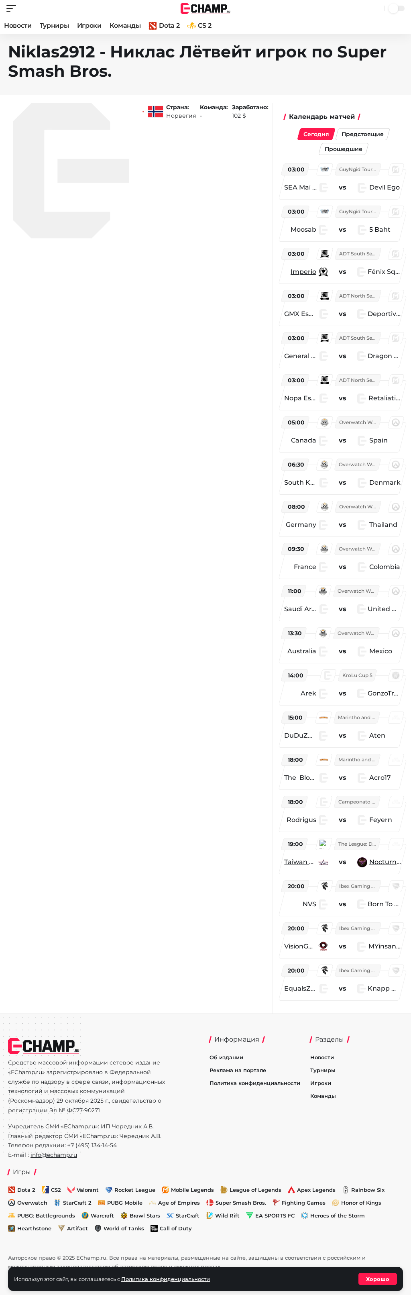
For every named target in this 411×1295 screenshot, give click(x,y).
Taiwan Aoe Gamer (300, 862)
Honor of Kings (361, 1202)
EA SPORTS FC (275, 1215)
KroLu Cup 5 (357, 675)
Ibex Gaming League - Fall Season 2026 (359, 886)
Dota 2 (169, 25)
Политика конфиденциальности (255, 1083)
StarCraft (187, 1215)
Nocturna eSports (385, 862)
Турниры (54, 25)
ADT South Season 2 (359, 254)
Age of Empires (179, 1202)
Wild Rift (227, 1215)
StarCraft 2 (77, 1202)
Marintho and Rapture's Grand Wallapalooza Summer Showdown (358, 717)
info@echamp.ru (54, 1154)
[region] (343, 581)
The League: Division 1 (358, 844)
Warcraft (102, 1215)
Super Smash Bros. (241, 1202)
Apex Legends (316, 1190)
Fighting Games (304, 1202)
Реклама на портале (238, 1070)
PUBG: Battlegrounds (46, 1215)
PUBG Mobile (124, 1202)
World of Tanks (124, 1228)
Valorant (88, 1190)
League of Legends (255, 1190)
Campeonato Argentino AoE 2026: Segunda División (358, 802)
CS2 (56, 1190)
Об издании (226, 1057)
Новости (18, 25)
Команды (125, 25)
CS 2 (204, 25)
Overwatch (32, 1202)
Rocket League (134, 1190)
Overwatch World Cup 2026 (359, 422)
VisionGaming (300, 946)
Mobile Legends (192, 1190)
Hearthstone (34, 1228)
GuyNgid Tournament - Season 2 (359, 169)
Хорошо (377, 1279)
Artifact (77, 1228)
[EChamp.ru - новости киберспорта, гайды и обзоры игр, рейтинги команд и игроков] (206, 8)
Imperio (303, 271)
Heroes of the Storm (337, 1215)
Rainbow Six (368, 1190)
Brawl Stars (145, 1215)
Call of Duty (176, 1228)
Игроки (89, 25)
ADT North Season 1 (359, 296)
